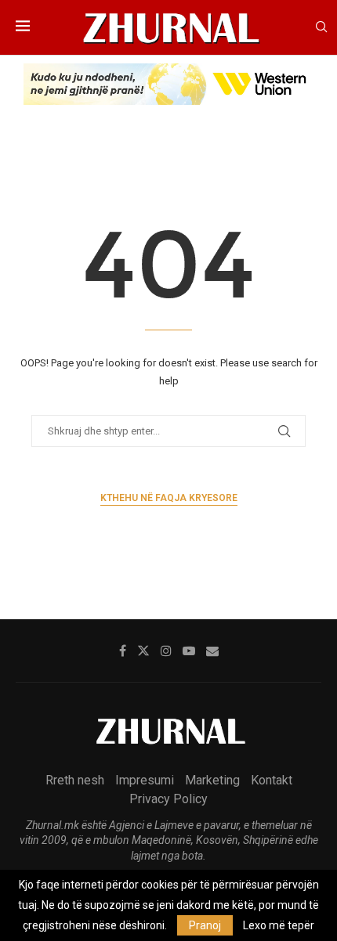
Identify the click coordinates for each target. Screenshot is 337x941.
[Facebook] (122, 650)
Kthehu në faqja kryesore (168, 497)
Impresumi (144, 780)
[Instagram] (166, 650)
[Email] (212, 650)
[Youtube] (189, 650)
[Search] (321, 27)
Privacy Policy (168, 798)
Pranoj (205, 925)
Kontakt (271, 780)
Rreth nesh (74, 780)
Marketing (212, 780)
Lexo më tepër (278, 925)
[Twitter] (143, 650)
